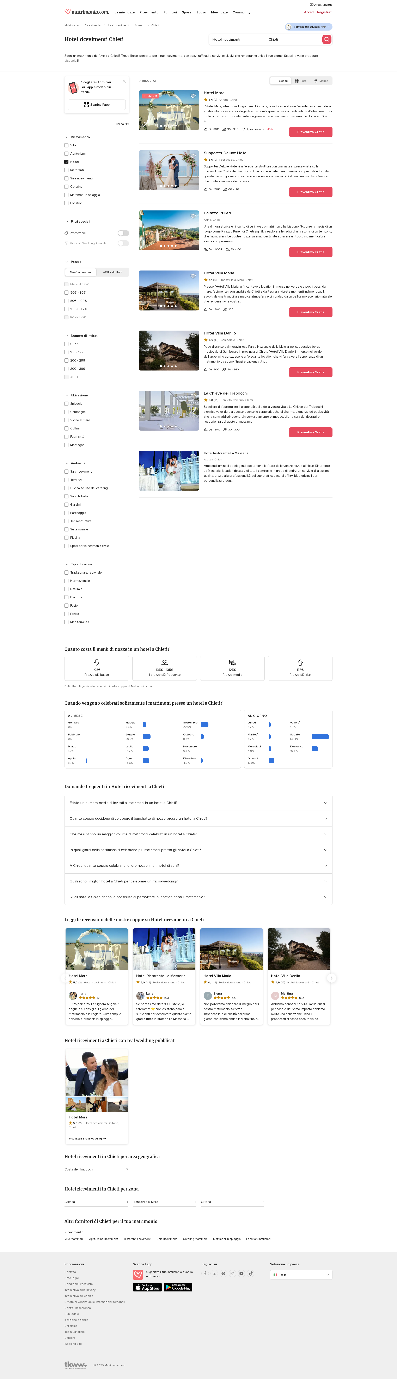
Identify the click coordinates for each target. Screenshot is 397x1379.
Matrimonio (72, 25)
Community (241, 12)
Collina (75, 428)
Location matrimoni (258, 1239)
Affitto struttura (112, 272)
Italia (283, 1275)
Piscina (75, 538)
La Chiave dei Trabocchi (226, 393)
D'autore (76, 597)
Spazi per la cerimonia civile (89, 546)
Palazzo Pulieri (217, 213)
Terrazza (76, 480)
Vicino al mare (80, 420)
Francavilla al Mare (145, 1202)
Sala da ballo (79, 496)
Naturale (76, 589)
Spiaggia (76, 404)
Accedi (309, 12)
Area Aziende (322, 4)
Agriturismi (78, 154)
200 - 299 (77, 360)
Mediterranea (79, 622)
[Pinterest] (223, 1273)
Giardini (75, 505)
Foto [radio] (304, 81)
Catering (76, 187)
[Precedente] (65, 978)
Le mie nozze (125, 12)
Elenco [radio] (283, 81)
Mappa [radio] (323, 81)
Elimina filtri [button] (122, 124)
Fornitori (170, 12)
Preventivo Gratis (310, 132)
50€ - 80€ (78, 293)
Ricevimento (149, 12)
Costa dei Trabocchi (79, 1169)
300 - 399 (77, 369)
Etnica (74, 614)
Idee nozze (219, 12)
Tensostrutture (81, 521)
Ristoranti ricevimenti (137, 1239)
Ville (73, 145)
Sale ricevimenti (81, 178)
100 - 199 (77, 352)
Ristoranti (77, 170)
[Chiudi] (124, 81)
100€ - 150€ (79, 309)
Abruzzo (140, 25)
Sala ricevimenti (81, 472)
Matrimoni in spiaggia (85, 195)
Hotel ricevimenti (118, 25)
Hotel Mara (214, 92)
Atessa (70, 1202)
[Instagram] (232, 1273)
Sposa (186, 12)
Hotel (74, 162)
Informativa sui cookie (79, 1296)
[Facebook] (205, 1273)
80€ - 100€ (78, 301)
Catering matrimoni (195, 1239)
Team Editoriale (75, 1332)
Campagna (78, 412)
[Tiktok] (250, 1273)
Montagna (77, 445)
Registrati (324, 12)
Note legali (72, 1278)
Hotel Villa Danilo (220, 333)
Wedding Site (73, 1344)
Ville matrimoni (74, 1239)
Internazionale (80, 581)
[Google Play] (178, 1290)
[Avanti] (331, 978)
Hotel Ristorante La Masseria (226, 453)
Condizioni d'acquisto (79, 1284)
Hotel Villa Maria (219, 273)
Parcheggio (78, 513)
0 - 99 (74, 344)
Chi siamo (71, 1326)
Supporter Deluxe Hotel (226, 153)
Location (76, 203)
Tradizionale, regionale (86, 572)
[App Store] (147, 1290)
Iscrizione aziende (76, 1320)
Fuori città (77, 437)
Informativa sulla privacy (80, 1290)
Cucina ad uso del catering (89, 488)
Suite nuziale (79, 529)
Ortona (206, 1202)
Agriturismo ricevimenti (103, 1239)
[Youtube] (241, 1273)
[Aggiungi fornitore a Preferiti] (193, 96)
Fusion (74, 606)
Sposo (201, 12)
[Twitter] (214, 1273)
